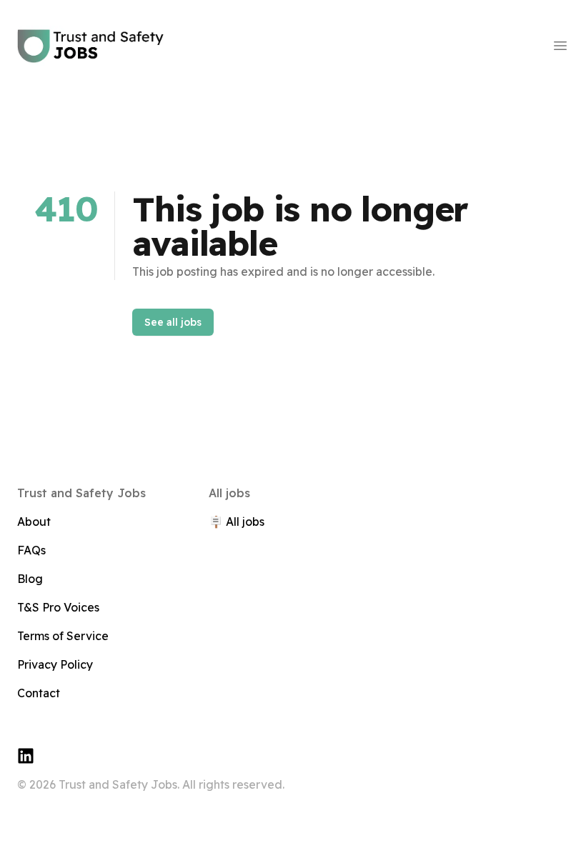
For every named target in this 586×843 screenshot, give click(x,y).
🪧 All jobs (236, 521)
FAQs (31, 550)
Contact (38, 693)
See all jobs (173, 322)
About (34, 521)
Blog (30, 579)
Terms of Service (63, 636)
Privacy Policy (55, 664)
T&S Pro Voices (58, 607)
